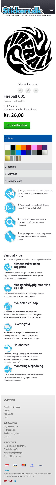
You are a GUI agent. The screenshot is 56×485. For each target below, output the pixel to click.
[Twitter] (28, 90)
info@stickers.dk (17, 477)
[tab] (28, 138)
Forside (7, 16)
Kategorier (16, 16)
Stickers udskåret (28, 16)
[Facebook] (20, 90)
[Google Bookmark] (36, 90)
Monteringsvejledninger (12, 381)
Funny (38, 16)
